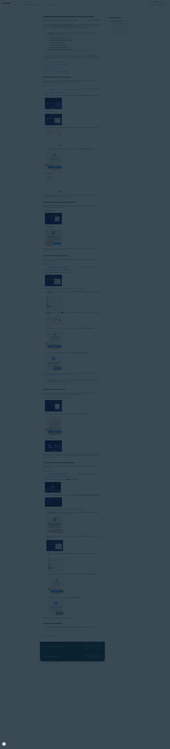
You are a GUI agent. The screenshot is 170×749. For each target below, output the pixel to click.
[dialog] (85, 374)
